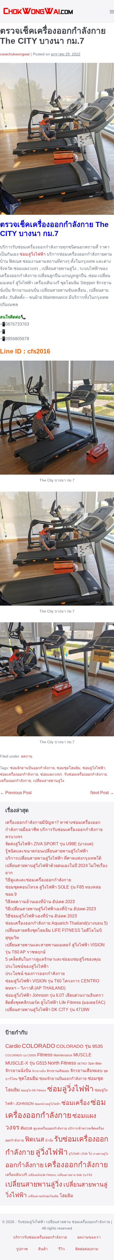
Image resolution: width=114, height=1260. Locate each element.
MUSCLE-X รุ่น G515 (26, 1063)
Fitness (44, 1054)
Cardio (13, 1046)
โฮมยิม (66, 1195)
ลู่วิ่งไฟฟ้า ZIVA (78, 1153)
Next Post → (102, 792)
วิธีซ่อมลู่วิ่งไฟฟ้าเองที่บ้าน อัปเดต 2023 (41, 916)
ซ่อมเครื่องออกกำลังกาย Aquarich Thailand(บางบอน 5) (56, 923)
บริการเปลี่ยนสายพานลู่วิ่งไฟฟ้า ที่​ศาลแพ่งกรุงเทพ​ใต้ (53, 858)
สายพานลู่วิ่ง (100, 1153)
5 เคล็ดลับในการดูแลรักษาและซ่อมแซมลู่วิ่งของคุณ (53, 959)
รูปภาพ (22, 1249)
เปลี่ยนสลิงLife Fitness (42, 1174)
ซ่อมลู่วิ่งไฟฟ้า (33, 254)
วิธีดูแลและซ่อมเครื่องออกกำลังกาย (38, 880)
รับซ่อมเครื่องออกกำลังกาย (85, 774)
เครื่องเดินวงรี (16, 1175)
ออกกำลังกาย (24, 1165)
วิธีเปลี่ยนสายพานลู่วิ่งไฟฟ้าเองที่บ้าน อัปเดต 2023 (50, 909)
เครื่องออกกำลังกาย (15, 780)
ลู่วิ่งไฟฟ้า (52, 1152)
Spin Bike (95, 1063)
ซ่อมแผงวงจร (51, 774)
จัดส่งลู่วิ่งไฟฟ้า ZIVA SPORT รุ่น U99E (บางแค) (49, 844)
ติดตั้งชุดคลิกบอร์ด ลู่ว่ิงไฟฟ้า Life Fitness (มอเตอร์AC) (55, 1002)
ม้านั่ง (49, 1140)
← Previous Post (16, 792)
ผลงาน (26, 756)
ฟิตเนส (34, 1139)
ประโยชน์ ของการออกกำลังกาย (35, 973)
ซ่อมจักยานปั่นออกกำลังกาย (32, 768)
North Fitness (62, 1063)
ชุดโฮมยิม (28, 1078)
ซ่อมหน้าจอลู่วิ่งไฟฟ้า (47, 1103)
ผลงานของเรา (89, 1237)
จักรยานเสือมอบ (58, 1071)
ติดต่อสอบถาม (86, 1249)
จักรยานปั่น (39, 1071)
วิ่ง (90, 1154)
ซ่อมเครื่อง (76, 1102)
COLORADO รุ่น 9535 (79, 1046)
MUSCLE (82, 1055)
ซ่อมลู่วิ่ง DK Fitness (33, 1090)
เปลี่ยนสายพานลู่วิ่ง (48, 780)
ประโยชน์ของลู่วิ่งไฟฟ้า (27, 966)
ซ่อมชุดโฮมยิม (68, 768)
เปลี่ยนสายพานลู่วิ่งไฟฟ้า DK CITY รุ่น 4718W (47, 1009)
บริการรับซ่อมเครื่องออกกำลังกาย (40, 1237)
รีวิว (61, 1249)
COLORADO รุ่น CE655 (20, 1055)
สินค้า (43, 1249)
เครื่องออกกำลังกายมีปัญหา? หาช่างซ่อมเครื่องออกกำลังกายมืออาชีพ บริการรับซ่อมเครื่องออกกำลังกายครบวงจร (54, 829)
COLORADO (38, 1046)
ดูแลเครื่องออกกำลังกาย (50, 1128)
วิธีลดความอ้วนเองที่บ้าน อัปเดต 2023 (40, 901)
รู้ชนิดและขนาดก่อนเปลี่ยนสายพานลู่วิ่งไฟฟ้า (46, 851)
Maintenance (63, 1055)
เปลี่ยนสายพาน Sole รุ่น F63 (74, 1174)
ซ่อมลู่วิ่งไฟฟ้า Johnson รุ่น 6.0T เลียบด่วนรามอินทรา (54, 995)
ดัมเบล (26, 1128)
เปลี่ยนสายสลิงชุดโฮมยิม (43, 1196)
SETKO (82, 1063)
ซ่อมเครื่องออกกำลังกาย (19, 774)
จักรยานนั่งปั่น (18, 1070)
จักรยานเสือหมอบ (86, 1070)
